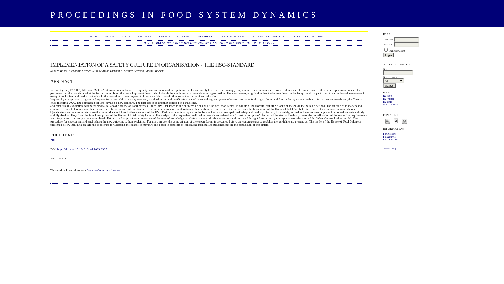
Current (184, 36)
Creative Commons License (103, 170)
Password (388, 44)
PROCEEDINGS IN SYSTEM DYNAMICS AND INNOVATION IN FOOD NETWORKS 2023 (209, 42)
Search (164, 36)
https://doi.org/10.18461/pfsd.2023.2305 (82, 149)
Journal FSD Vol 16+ (307, 36)
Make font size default (396, 121)
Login (126, 36)
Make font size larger (404, 121)
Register (144, 36)
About (110, 36)
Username (388, 39)
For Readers (389, 133)
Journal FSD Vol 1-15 (268, 36)
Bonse (271, 42)
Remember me (397, 50)
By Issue (387, 95)
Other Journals (390, 104)
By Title (387, 101)
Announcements (232, 36)
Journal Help (389, 148)
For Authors (389, 136)
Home (94, 36)
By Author (388, 98)
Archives (205, 36)
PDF (52, 140)
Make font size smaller (387, 121)
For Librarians (390, 139)
